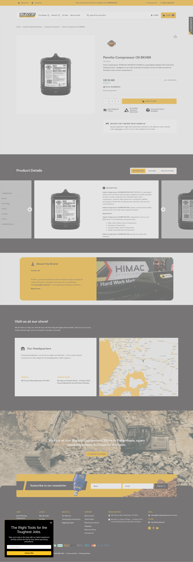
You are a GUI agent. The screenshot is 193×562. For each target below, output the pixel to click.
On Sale (65, 15)
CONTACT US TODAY (97, 454)
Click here (118, 129)
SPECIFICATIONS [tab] (167, 171)
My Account (89, 516)
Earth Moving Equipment (21, 517)
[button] (175, 36)
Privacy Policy (84, 553)
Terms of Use (71, 553)
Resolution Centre (92, 523)
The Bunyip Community (71, 519)
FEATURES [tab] (152, 171)
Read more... (36, 289)
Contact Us (152, 3)
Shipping (88, 526)
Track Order (89, 519)
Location (38, 3)
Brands (55, 15)
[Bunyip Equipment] (26, 14)
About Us (24, 3)
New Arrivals (75, 15)
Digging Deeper (68, 523)
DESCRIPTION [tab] (138, 171)
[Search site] (87, 15)
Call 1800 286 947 (158, 522)
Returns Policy (90, 530)
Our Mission (66, 516)
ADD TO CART (151, 101)
